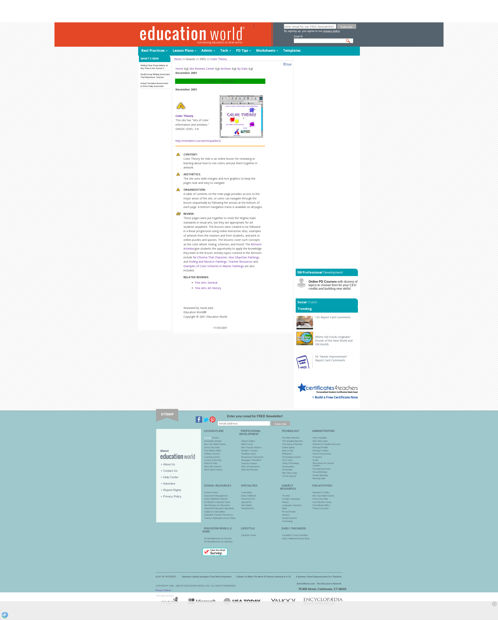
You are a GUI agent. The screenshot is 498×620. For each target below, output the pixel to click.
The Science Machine (292, 444)
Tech (224, 50)
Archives (226, 68)
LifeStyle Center (248, 535)
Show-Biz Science (212, 466)
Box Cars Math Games (215, 444)
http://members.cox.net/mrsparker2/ (198, 141)
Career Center (211, 492)
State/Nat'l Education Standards (219, 508)
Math (284, 508)
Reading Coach (248, 454)
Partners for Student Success (327, 444)
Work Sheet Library (213, 469)
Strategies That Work (251, 460)
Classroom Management (215, 496)
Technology (287, 521)
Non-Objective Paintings (244, 257)
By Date (242, 68)
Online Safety (288, 447)
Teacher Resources (240, 261)
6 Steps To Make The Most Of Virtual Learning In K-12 (263, 576)
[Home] (195, 35)
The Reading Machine (292, 441)
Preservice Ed (248, 499)
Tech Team (287, 460)
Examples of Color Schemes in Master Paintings (213, 266)
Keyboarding (288, 466)
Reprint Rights (172, 490)
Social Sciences (289, 518)
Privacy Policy (172, 496)
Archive (215, 438)
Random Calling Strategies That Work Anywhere (206, 576)
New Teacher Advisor (251, 447)
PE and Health (288, 511)
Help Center (170, 477)
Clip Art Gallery (248, 441)
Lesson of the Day (213, 460)
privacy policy (331, 30)
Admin (206, 50)
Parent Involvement (322, 454)
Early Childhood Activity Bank (295, 538)
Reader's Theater (249, 450)
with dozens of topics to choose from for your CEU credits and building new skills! (333, 285)
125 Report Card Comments (333, 317)
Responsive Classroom (252, 457)
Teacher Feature (249, 463)
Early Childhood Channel (215, 499)
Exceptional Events (322, 469)
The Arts (286, 496)
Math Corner (247, 444)
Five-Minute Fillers (213, 450)
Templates (292, 50)
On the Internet (289, 476)
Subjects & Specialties (214, 511)
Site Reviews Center (201, 68)
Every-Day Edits (212, 447)
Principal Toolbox (321, 450)
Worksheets (265, 50)
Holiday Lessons (212, 454)
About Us (169, 464)
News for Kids (210, 463)
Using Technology (290, 463)
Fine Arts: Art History (208, 288)
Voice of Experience (250, 466)
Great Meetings (320, 472)
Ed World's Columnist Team (217, 502)
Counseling (246, 492)
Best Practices (153, 50)
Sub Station (246, 505)
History (285, 502)
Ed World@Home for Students (218, 541)
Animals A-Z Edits (321, 492)
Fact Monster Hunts (322, 502)
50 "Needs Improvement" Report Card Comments (331, 358)
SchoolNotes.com (306, 583)
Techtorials (287, 469)
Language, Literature (292, 505)
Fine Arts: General (206, 282)
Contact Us (170, 470)
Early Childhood (248, 496)
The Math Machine (291, 438)
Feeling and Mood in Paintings (208, 261)
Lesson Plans (183, 50)
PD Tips (242, 50)
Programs (317, 457)
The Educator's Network (329, 583)
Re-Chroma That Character (210, 257)
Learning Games (212, 457)
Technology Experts (291, 457)
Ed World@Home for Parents (218, 538)
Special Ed (246, 502)
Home (179, 68)
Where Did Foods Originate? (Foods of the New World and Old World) (333, 340)
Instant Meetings (320, 475)
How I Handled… (321, 438)
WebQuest (287, 454)
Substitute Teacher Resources (218, 515)
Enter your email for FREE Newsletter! (255, 416)
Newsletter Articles (213, 441)
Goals (315, 460)
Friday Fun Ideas (321, 508)
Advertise (169, 483)
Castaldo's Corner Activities (295, 535)
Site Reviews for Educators (217, 505)
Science (286, 515)
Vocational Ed (247, 508)
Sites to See (287, 450)
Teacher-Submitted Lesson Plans (220, 518)
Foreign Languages (291, 499)
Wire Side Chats (289, 473)
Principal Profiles (320, 447)
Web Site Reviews (249, 469)
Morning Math (319, 478)
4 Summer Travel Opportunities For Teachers (319, 576)
